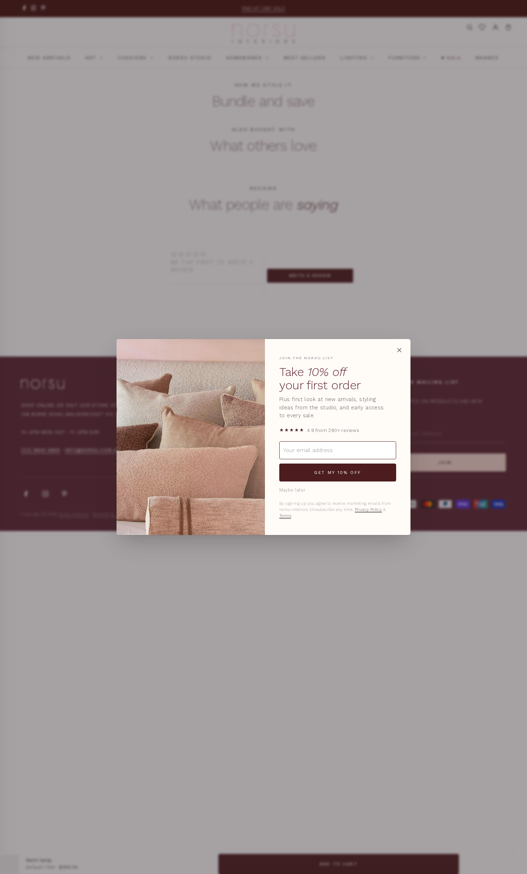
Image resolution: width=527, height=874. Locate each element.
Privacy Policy (368, 509)
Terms (285, 515)
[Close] (399, 350)
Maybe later (292, 490)
